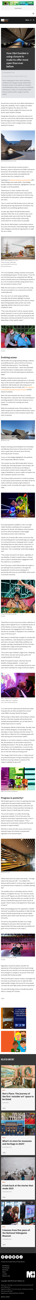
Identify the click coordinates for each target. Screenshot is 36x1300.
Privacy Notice (21, 1262)
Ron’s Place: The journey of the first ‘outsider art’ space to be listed (18, 1096)
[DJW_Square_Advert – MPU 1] (13, 1018)
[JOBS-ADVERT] (13, 1041)
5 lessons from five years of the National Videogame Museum (16, 1232)
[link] (18, 1076)
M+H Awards (5, 1268)
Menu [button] (27, 20)
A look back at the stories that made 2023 (17, 1187)
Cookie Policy (12, 1262)
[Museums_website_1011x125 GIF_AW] (18, 3)
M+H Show (5, 1270)
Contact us (4, 1262)
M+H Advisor (5, 1266)
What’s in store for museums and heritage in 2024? (17, 1142)
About (4, 1272)
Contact (4, 1274)
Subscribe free (10, 1295)
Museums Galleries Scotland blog (20, 180)
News (3, 998)
